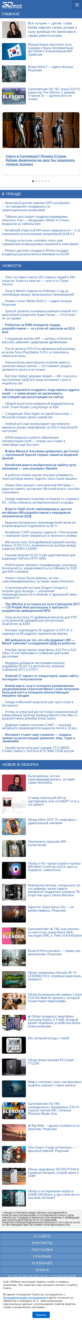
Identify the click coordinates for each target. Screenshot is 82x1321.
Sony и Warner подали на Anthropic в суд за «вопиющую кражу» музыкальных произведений (38, 292)
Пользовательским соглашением (24, 1297)
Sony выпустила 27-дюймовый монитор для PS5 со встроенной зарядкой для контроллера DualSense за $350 (39, 621)
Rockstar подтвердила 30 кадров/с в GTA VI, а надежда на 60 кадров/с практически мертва (37, 632)
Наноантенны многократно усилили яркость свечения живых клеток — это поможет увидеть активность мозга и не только (37, 366)
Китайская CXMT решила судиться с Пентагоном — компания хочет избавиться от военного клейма (39, 534)
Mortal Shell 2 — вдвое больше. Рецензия (51, 68)
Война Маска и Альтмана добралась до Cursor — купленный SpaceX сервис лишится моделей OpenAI (40, 455)
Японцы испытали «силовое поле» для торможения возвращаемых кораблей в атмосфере (40, 242)
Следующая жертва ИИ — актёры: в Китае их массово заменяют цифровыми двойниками (37, 340)
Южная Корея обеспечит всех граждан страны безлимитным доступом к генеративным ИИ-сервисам (50, 49)
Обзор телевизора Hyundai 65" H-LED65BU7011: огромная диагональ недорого (54, 976)
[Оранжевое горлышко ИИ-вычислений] (14, 848)
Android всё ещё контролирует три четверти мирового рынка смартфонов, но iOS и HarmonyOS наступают (40, 427)
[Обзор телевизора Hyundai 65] (14, 979)
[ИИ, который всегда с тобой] (14, 1045)
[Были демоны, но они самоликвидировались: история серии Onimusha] (14, 783)
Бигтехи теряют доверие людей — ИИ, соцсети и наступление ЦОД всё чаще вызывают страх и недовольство (39, 379)
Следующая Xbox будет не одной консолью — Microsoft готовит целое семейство (37, 415)
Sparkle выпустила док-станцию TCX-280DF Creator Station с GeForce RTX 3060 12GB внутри (38, 749)
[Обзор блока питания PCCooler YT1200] (14, 1067)
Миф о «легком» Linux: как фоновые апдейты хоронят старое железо (54, 1083)
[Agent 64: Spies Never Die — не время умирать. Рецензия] (14, 914)
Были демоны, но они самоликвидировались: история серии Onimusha (51, 779)
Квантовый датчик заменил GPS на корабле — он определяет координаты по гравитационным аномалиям (36, 206)
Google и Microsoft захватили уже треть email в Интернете (37, 703)
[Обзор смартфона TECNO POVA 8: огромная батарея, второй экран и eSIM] (14, 1176)
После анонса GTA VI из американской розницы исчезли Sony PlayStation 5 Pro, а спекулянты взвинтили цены (39, 352)
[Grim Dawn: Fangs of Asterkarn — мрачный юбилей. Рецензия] (14, 1154)
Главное (11, 14)
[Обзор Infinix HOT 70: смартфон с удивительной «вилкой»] (14, 826)
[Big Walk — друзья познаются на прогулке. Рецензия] (14, 1132)
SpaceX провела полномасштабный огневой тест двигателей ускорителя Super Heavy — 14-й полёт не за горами (40, 314)
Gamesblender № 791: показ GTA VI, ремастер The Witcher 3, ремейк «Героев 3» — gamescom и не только (54, 94)
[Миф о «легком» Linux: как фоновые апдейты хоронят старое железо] (14, 1088)
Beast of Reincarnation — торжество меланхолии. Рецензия (54, 952)
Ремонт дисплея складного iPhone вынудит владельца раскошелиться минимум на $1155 (35, 252)
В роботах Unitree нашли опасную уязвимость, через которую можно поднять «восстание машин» (39, 476)
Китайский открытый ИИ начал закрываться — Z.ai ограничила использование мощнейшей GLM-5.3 (41, 232)
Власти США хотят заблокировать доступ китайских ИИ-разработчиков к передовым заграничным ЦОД (37, 512)
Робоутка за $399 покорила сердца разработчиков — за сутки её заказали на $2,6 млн (38, 328)
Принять (41, 1314)
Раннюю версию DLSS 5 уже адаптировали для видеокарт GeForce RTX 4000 (38, 556)
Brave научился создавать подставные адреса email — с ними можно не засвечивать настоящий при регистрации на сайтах (40, 393)
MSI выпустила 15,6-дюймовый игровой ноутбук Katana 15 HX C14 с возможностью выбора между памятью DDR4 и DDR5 (39, 545)
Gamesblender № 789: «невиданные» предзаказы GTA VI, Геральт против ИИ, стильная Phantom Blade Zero (54, 1108)
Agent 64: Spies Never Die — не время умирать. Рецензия (51, 908)
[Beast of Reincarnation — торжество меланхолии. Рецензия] (14, 957)
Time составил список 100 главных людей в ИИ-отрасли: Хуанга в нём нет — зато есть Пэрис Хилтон (39, 281)
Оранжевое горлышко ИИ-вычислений (47, 843)
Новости (11, 266)
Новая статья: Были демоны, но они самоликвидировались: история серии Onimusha (38, 579)
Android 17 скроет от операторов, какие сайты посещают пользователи (40, 677)
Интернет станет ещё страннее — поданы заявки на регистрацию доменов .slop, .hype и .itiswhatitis (38, 738)
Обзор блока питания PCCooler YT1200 (51, 1061)
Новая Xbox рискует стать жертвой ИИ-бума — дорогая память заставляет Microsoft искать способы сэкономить (41, 489)
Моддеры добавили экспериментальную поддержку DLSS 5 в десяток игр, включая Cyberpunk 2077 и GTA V (33, 666)
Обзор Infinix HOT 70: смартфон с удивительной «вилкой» (52, 821)
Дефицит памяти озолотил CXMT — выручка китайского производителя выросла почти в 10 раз (39, 726)
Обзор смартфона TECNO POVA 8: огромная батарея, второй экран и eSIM (53, 1173)
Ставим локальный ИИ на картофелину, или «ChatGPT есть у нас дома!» (53, 801)
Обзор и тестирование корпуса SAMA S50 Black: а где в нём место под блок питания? (54, 1194)
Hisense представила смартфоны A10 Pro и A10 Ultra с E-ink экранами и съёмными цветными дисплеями (39, 653)
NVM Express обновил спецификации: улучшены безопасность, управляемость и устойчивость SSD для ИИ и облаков (39, 568)
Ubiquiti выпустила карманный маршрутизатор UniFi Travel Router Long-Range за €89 (38, 405)
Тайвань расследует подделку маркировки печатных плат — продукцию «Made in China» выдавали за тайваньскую (35, 220)
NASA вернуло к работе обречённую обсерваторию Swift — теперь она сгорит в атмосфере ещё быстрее (33, 441)
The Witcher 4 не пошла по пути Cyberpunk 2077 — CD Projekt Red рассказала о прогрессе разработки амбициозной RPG (41, 607)
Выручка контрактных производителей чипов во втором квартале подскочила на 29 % (39, 524)
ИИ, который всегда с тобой (48, 1038)
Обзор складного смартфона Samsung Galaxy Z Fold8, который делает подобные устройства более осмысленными (54, 1021)
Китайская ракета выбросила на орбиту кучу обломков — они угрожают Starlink (39, 466)
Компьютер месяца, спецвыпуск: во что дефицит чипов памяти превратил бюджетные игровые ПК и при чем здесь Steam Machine (54, 890)
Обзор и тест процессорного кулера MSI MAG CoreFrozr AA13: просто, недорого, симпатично (54, 867)
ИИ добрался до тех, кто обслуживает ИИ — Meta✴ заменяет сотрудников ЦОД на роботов (38, 641)
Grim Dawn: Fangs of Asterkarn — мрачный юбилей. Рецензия (52, 1149)
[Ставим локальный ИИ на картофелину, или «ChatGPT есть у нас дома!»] (14, 804)
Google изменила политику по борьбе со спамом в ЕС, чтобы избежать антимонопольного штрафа (40, 500)
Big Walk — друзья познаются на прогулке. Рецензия (54, 1127)
